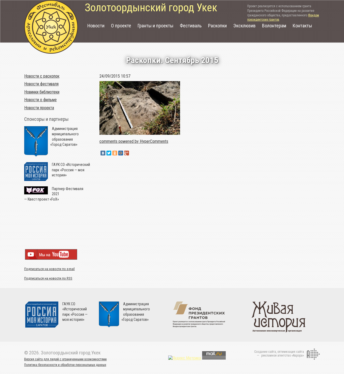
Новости (96, 25)
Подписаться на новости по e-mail (49, 269)
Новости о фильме (40, 99)
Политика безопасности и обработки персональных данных (65, 365)
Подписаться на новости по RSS (48, 278)
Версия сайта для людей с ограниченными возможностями (65, 359)
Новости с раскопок (41, 76)
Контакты (302, 25)
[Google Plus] (126, 153)
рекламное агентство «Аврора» (282, 355)
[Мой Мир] (120, 153)
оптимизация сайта (290, 352)
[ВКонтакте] (103, 153)
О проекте (121, 25)
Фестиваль (191, 25)
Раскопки (217, 25)
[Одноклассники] (114, 153)
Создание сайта (265, 352)
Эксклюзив (244, 25)
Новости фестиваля (41, 83)
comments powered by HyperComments (133, 141)
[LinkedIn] (132, 153)
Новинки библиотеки (41, 92)
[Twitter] (108, 153)
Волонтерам (274, 25)
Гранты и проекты (155, 25)
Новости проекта (39, 107)
